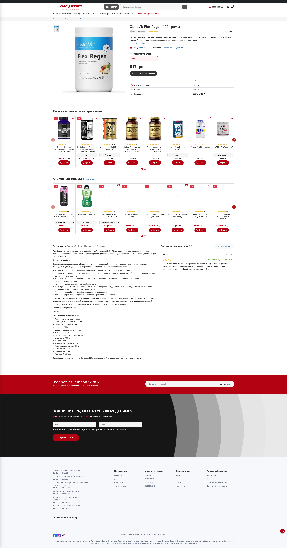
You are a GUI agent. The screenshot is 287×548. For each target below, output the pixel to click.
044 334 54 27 (150, 479)
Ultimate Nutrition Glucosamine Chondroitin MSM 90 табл (64, 149)
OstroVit (142, 48)
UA (232, 2)
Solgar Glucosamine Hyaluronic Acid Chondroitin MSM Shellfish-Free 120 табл (155, 150)
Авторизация (212, 475)
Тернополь (139, 541)
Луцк (102, 543)
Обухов (165, 543)
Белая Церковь (140, 543)
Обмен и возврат (120, 486)
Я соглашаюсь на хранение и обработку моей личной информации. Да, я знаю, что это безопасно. (91, 429)
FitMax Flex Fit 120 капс (200, 147)
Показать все (89, 179)
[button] (54, 6)
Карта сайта (180, 486)
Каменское (173, 543)
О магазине (118, 482)
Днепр (104, 541)
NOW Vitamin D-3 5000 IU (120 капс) (177, 215)
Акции (178, 475)
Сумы (92, 543)
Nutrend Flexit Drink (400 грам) (177, 148)
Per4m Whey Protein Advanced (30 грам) (109, 215)
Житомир (173, 541)
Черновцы (131, 541)
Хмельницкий (149, 541)
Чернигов (165, 541)
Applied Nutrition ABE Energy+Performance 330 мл (64, 216)
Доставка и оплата (121, 479)
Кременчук (130, 543)
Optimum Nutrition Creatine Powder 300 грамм (223, 216)
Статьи (178, 482)
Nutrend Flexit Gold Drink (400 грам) (109, 148)
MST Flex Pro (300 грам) (223, 147)
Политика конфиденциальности (218, 482)
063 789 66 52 (150, 486)
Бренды (179, 479)
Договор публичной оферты (217, 486)
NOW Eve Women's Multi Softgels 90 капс (200, 215)
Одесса (206, 541)
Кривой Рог (121, 543)
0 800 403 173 (217, 7)
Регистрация (211, 479)
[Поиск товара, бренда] (184, 7)
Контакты (118, 475)
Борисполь (151, 543)
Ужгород (107, 543)
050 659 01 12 (150, 482)
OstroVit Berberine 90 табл (132, 215)
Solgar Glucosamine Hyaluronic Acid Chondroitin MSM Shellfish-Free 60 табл (132, 150)
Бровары (158, 543)
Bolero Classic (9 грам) (87, 214)
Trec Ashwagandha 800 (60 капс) (155, 215)
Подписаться (224, 384)
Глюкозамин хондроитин (172, 48)
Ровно (97, 543)
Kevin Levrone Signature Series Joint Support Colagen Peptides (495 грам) (87, 150)
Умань (114, 543)
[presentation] (53, 140)
